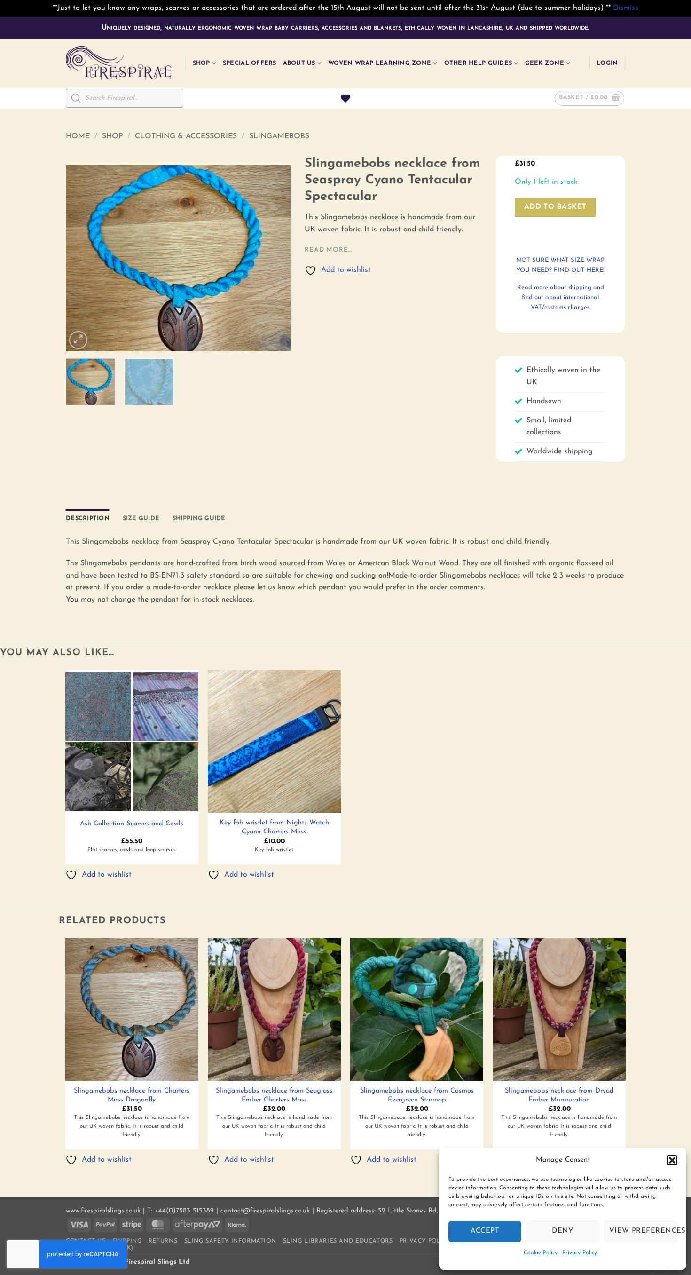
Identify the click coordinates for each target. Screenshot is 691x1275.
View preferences (643, 1231)
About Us (299, 63)
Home (78, 136)
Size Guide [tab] (141, 518)
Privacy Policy (579, 1253)
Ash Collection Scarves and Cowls (131, 823)
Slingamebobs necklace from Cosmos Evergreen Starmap (417, 1095)
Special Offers (249, 63)
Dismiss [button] (625, 8)
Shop (201, 63)
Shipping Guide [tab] (199, 518)
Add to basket (555, 207)
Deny (562, 1231)
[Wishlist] (345, 98)
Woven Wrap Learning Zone (379, 63)
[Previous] (82, 258)
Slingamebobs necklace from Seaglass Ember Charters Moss (274, 1095)
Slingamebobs (279, 136)
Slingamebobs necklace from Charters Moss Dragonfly (131, 1095)
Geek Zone (544, 63)
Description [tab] (88, 518)
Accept (485, 1231)
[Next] (274, 258)
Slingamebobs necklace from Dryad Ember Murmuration (559, 1095)
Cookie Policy (541, 1253)
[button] (672, 1160)
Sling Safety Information (230, 1241)
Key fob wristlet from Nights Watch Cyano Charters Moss (274, 827)
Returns (163, 1241)
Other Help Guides (478, 63)
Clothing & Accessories (186, 136)
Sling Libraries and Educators (338, 1241)
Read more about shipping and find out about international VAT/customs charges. (560, 297)
